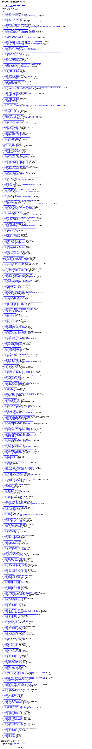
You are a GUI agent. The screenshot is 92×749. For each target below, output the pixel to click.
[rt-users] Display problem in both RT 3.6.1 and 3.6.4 (14, 135)
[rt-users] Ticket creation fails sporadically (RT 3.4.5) (14, 535)
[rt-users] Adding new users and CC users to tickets (14, 252)
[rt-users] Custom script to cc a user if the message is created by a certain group (20, 503)
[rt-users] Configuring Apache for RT (11, 322)
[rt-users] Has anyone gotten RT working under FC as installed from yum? (19, 371)
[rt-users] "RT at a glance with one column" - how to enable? (16, 84)
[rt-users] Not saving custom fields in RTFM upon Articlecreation (17, 89)
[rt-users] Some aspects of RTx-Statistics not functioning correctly (17, 66)
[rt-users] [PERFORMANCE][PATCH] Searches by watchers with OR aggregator (21, 593)
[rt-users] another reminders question (11, 525)
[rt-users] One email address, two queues (12, 577)
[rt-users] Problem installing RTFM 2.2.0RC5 (13, 247)
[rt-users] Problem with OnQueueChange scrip (13, 709)
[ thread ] (14, 5)
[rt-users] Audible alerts (8, 109)
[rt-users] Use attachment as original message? (13, 484)
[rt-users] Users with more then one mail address (13, 264)
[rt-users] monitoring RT (8, 485)
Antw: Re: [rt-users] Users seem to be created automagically (16, 258)
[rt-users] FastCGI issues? (8, 314)
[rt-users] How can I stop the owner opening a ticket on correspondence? (18, 23)
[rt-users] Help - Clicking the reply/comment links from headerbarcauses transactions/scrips (22, 44)
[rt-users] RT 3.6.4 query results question (12, 529)
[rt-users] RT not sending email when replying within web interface (17, 207)
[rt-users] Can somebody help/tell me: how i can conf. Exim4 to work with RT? (20, 15)
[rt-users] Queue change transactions (11, 168)
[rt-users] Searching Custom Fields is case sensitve (14, 24)
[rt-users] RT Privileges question (10, 599)
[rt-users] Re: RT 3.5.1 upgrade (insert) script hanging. (15, 133)
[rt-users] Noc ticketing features (10, 384)
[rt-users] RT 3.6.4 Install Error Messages (12, 419)
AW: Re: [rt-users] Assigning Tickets (11, 145)
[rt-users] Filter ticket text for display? (11, 122)
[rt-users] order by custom (8, 688)
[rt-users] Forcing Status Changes (10, 103)
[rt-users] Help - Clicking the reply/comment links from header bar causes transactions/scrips (23, 41)
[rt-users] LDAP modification (9, 509)
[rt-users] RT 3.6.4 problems (9, 205)
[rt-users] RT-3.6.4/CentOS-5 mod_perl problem (13, 702)
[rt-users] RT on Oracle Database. (10, 422)
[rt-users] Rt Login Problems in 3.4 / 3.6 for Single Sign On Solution (18, 592)
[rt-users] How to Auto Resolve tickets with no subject (15, 594)
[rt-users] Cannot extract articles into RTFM (12, 708)
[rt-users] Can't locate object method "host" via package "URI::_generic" (18, 218)
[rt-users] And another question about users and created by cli (16, 268)
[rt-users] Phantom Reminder (9, 53)
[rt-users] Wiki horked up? (9, 532)
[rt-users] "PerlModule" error (9, 38)
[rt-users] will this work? (8, 83)
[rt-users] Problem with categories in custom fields (14, 480)
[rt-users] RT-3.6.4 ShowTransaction (11, 705)
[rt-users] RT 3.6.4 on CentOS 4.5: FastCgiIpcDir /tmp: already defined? (18, 467)
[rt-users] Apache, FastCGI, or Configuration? (13, 452)
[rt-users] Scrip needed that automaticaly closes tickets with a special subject (19, 31)
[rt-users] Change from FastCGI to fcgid (12, 400)
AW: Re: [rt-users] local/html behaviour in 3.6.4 (13, 114)
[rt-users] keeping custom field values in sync (13, 679)
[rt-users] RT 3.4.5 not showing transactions (12, 199)
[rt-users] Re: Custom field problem (11, 534)
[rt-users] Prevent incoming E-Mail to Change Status (14, 584)
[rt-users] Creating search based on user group (13, 706)
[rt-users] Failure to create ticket (10, 243)
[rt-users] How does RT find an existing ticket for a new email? (16, 154)
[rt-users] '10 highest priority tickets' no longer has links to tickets (17, 189)
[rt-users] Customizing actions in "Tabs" (11, 42)
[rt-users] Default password (9, 731)
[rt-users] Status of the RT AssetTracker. (11, 230)
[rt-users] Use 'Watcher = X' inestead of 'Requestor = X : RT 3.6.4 (17, 417)
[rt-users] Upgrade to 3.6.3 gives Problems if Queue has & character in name (19, 49)
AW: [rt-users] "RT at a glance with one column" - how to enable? (17, 93)
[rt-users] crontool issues (8, 470)
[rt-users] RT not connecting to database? (12, 526)
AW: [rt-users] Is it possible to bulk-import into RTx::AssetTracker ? (17, 141)
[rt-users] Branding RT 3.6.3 (9, 143)
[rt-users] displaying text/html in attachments (12, 334)
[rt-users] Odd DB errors (8, 140)
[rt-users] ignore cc (7, 279)
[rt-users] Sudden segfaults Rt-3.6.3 (11, 639)
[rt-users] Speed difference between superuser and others (15, 462)
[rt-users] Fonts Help (7, 355)
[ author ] (23, 5)
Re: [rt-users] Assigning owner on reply (11, 115)
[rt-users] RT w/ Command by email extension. (13, 282)
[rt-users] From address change (10, 629)
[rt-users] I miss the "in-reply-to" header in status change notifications (18, 338)
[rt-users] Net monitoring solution (10, 376)
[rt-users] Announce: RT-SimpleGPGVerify (12, 150)
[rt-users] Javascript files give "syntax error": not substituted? (16, 107)
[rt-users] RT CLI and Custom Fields (11, 70)
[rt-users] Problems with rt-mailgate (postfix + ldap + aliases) (16, 689)
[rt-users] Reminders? (8, 458)
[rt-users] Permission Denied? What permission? (13, 453)
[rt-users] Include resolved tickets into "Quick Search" (14, 167)
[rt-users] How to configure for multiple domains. (13, 303)
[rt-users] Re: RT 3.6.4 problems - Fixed (12, 248)
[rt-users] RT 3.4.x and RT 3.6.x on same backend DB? (15, 179)
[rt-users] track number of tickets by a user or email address (15, 160)
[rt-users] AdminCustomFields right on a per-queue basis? (15, 680)
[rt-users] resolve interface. (9, 237)
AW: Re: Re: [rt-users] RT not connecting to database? (15, 554)
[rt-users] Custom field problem (10, 530)
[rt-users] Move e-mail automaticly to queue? (12, 342)
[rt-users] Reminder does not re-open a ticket (12, 20)
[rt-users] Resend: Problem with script (11, 14)
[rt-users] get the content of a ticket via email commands (15, 327)
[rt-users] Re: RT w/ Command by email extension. (14, 283)
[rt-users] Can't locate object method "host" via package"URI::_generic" (18, 220)
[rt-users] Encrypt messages (9, 40)
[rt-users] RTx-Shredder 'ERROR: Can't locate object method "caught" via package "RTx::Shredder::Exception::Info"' (28, 203)
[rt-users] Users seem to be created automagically (13, 256)
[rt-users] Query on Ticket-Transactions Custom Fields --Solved (16, 21)
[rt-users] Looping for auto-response (11, 60)
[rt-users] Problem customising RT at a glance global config (16, 161)
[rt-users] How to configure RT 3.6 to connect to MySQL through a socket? (19, 37)
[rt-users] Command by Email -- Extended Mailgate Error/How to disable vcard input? (21, 514)
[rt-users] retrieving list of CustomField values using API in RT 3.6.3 (18, 425)
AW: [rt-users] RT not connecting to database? (13, 527)
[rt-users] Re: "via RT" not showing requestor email (14, 626)
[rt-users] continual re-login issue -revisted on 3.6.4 (14, 659)
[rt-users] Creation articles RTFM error (11, 333)
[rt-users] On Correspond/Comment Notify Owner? (14, 239)
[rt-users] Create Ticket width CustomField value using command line (18, 200)
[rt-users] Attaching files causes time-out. (12, 660)
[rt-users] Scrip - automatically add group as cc (13, 473)
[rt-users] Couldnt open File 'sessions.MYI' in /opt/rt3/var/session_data (18, 191)
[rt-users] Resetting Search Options (10, 667)
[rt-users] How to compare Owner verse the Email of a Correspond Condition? (20, 393)
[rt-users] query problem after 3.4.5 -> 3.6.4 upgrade (14, 491)
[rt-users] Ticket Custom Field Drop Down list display (14, 354)
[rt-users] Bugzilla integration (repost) (11, 77)
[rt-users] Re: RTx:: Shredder (9, 313)
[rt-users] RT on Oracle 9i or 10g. (10, 617)
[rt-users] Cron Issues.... (8, 175)
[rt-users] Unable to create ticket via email (12, 666)
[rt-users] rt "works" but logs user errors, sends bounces (15, 564)
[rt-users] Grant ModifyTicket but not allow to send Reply (15, 472)
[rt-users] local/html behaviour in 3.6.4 (11, 110)
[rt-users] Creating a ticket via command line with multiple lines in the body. (19, 276)
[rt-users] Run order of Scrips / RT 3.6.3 (11, 253)
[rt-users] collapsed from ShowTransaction (12, 337)
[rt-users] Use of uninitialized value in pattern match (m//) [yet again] (18, 274)
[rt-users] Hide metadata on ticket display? (12, 671)
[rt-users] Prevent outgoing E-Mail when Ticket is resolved (15, 27)
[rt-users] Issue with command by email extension (14, 80)
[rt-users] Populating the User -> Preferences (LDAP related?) (16, 549)
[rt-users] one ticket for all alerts (10, 33)
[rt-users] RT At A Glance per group (11, 364)
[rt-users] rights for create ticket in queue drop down (14, 623)
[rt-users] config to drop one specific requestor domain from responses (18, 308)
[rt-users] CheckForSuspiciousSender (11, 59)
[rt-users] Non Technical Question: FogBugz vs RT (14, 55)
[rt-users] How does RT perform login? (11, 620)
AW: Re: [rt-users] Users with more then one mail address (15, 269)
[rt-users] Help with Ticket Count (10, 392)
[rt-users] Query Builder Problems (10, 359)
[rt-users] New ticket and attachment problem (13, 157)
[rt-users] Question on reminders (10, 410)
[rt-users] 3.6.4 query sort (8, 696)
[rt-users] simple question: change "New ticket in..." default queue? (17, 495)
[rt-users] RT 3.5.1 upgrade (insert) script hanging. (14, 58)
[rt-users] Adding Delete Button (10, 427)
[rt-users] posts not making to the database (12, 61)
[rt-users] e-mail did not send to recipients (12, 134)
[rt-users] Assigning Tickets (9, 138)
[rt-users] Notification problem (9, 50)
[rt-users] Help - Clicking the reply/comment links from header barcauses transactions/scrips (22, 43)
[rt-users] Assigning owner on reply (11, 47)
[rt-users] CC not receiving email (10, 600)
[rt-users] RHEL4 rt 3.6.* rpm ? (10, 226)
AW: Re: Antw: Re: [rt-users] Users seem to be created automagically (18, 263)
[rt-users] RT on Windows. (9, 310)
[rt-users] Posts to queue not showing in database (13, 69)
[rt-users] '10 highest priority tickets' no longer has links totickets (17, 504)
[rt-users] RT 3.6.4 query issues (10, 669)
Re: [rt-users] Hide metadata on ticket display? (13, 690)
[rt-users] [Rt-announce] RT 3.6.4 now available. (13, 72)
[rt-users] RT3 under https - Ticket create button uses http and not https (18, 48)
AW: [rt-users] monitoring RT (9, 508)
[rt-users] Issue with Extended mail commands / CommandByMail (17, 682)
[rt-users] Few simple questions (10, 438)
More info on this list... (8, 6)
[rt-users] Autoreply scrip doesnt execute (12, 481)
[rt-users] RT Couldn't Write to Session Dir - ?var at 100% (15, 46)
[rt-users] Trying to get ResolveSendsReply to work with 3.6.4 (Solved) (18, 88)
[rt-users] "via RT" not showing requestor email (13, 598)
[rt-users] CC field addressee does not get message (14, 222)
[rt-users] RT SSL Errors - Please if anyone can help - (14, 242)
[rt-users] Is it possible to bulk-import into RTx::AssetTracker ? (16, 137)
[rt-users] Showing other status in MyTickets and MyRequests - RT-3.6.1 (18, 707)
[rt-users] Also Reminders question (10, 466)
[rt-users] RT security (7, 293)
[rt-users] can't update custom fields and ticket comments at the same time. (19, 474)
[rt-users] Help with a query (9, 640)
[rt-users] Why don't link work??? (10, 121)
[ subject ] (19, 5)
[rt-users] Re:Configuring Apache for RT (12, 347)
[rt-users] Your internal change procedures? (12, 483)
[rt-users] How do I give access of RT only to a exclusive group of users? (18, 116)
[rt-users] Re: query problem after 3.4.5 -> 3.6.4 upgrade (15, 501)
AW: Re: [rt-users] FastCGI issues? (10, 366)
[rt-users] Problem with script (9, 13)
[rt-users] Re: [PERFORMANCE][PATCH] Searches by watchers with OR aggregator (21, 610)
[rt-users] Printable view (8, 82)
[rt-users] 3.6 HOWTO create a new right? (12, 149)
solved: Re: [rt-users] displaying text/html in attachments (15, 351)
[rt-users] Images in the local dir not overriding (13, 663)
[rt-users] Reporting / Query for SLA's (11, 418)
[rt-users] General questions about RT (11, 213)
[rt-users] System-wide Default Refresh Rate (12, 211)
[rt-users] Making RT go (8, 229)
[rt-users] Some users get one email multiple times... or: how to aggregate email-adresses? (22, 63)
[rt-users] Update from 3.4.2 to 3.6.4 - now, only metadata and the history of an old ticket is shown (24, 672)
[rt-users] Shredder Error (8, 202)
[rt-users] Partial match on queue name (11, 572)
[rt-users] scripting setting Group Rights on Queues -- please (16, 583)
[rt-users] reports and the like (9, 224)
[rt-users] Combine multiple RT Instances (12, 298)
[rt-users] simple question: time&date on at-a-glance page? (15, 565)
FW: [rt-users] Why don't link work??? (11, 124)
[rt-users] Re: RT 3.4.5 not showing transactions (13, 275)
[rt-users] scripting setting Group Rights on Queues (14, 547)
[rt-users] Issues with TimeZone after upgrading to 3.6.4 (15, 305)
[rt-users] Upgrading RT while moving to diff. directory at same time (18, 25)
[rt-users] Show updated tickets (10, 286)
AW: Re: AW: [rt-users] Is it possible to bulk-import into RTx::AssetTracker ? (19, 479)
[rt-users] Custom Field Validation (10, 148)
